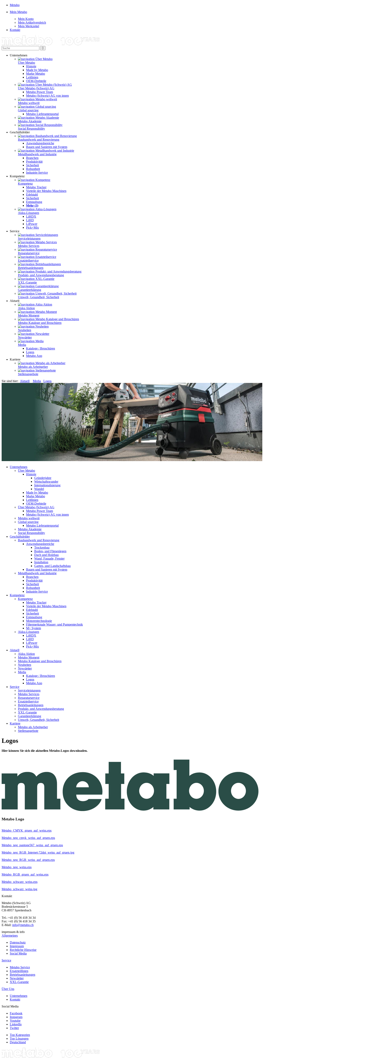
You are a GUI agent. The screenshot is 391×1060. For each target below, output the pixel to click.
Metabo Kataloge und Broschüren (40, 322)
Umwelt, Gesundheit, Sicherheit (38, 297)
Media (22, 344)
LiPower (31, 224)
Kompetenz (25, 183)
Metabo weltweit (29, 103)
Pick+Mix (32, 227)
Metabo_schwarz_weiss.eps (19, 882)
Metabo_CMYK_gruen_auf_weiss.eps (27, 830)
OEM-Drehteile (36, 81)
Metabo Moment (28, 315)
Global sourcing (28, 110)
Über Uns (8, 989)
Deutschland (18, 1042)
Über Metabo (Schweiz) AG (36, 88)
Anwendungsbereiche (40, 143)
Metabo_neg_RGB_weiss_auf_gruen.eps (28, 860)
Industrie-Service (37, 172)
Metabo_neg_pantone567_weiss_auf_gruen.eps (32, 845)
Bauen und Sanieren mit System (46, 147)
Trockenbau (41, 547)
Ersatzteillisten (19, 971)
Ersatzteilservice (28, 260)
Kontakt (15, 999)
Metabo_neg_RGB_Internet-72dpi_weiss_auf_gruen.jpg (38, 852)
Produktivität (34, 161)
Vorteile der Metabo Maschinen (46, 191)
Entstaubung (34, 202)
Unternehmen (18, 467)
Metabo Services (28, 246)
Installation (41, 562)
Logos (30, 352)
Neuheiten (24, 330)
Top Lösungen (19, 1038)
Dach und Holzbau (46, 555)
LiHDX (31, 216)
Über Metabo (26, 62)
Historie (31, 66)
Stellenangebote (28, 374)
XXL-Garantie (27, 282)
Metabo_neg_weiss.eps (17, 867)
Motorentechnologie (39, 621)
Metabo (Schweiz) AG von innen (47, 95)
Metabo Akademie (30, 121)
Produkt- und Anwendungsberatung (41, 275)
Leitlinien (32, 77)
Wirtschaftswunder (46, 481)
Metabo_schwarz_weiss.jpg (19, 889)
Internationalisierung (47, 485)
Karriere (15, 723)
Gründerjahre (42, 478)
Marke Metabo (35, 73)
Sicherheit (32, 165)
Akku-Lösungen (28, 213)
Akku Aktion (26, 308)
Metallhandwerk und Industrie (37, 154)
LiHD (30, 220)
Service (14, 686)
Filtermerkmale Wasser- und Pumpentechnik (54, 624)
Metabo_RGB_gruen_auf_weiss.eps (25, 874)
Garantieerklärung (29, 290)
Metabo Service (20, 967)
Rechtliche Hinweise (23, 949)
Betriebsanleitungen (30, 268)
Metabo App (34, 355)
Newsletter (25, 337)
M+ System (33, 628)
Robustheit (33, 169)
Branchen (32, 158)
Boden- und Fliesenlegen (50, 551)
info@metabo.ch (23, 925)
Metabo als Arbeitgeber (33, 366)
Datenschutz (18, 942)
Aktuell (25, 381)
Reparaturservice (29, 253)
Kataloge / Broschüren (40, 348)
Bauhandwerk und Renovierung (38, 139)
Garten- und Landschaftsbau (52, 566)
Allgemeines (10, 935)
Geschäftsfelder (20, 536)
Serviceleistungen (29, 238)
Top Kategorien (20, 1035)
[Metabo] (51, 44)
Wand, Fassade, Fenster (49, 558)
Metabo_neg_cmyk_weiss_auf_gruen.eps (28, 838)
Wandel (39, 489)
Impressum (17, 946)
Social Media (18, 953)
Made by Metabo (37, 70)
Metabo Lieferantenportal (42, 114)
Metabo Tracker (36, 187)
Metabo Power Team (39, 92)
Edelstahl (32, 194)
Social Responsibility (31, 128)
